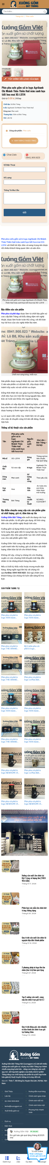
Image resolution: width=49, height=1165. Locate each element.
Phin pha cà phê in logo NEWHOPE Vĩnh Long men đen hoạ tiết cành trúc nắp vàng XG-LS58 (33, 802)
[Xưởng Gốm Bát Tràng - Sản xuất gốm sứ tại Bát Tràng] (24, 4)
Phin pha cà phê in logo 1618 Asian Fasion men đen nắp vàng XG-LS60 (33, 616)
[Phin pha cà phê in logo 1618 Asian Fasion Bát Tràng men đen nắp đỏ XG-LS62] (34, 695)
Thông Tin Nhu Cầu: (11, 190)
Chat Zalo (11, 154)
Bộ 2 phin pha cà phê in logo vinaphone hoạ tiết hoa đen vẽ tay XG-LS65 (33, 647)
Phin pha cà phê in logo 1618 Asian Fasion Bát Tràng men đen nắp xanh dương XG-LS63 (9, 709)
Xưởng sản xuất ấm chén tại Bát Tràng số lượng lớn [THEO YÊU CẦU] (34, 878)
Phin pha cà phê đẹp (10, 313)
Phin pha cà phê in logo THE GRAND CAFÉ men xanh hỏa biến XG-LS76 (10, 678)
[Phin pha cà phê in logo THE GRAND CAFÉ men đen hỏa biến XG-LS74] (11, 633)
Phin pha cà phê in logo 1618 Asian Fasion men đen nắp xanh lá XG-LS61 (33, 740)
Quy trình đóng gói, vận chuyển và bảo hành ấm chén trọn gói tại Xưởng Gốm (34, 1029)
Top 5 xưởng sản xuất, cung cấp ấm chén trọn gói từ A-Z (33, 998)
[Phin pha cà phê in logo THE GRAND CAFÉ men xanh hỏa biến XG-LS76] (11, 664)
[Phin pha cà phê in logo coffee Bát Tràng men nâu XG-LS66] (34, 757)
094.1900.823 (13, 1101)
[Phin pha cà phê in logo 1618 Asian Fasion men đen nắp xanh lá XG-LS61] (34, 726)
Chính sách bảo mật (37, 1105)
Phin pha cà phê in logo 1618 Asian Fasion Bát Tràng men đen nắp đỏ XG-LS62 (32, 709)
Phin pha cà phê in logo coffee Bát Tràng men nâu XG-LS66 (33, 771)
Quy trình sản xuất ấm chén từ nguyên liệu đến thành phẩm (34, 939)
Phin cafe (30, 16)
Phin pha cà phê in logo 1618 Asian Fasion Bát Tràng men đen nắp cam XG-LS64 (9, 616)
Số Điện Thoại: (9, 165)
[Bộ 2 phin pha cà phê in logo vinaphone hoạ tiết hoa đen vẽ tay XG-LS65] (34, 633)
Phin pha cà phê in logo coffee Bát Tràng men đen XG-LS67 (33, 678)
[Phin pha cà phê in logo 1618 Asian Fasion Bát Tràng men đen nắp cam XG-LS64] (11, 602)
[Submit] (44, 11)
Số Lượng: (8, 178)
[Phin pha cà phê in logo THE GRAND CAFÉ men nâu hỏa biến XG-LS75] (11, 726)
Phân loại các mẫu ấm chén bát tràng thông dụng (34, 909)
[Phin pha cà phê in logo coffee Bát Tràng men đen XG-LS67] (34, 664)
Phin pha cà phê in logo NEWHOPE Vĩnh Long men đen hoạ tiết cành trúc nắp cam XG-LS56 (10, 802)
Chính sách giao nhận (37, 1096)
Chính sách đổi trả (36, 1101)
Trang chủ (19, 16)
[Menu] (3, 4)
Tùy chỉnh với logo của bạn (23, 79)
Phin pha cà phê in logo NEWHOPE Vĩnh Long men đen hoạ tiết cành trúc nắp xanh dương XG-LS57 (10, 771)
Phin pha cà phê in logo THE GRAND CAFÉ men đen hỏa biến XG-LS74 (10, 647)
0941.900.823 (33, 157)
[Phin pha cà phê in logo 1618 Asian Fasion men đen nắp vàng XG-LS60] (34, 602)
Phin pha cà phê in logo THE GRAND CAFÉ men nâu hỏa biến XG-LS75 (10, 740)
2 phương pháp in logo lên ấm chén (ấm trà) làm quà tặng (33, 968)
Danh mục (7, 1162)
